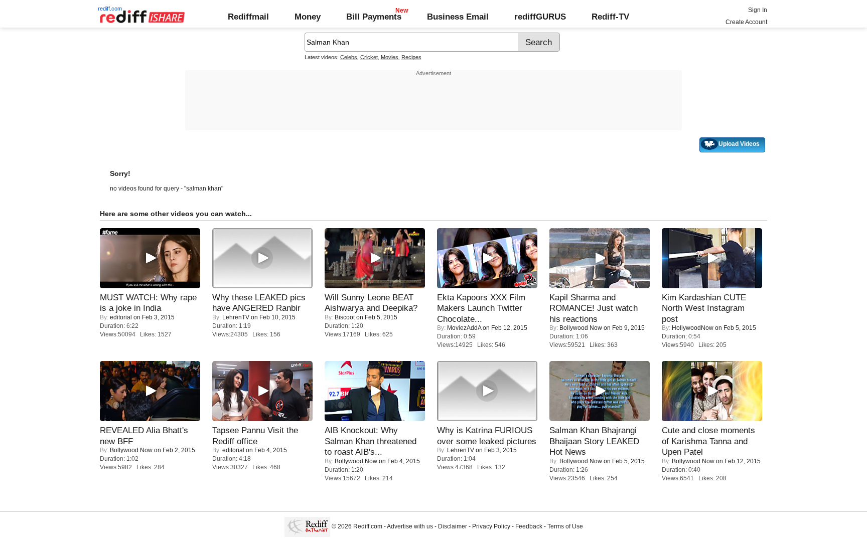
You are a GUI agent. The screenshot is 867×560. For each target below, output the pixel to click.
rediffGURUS (540, 16)
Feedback (528, 526)
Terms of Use (565, 526)
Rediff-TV (610, 16)
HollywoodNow (692, 327)
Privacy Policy (491, 526)
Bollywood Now (580, 327)
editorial (121, 317)
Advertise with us (410, 526)
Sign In (757, 10)
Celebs (348, 57)
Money (308, 16)
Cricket (369, 57)
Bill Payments (373, 16)
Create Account (746, 22)
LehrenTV (235, 317)
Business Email (458, 16)
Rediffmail (248, 16)
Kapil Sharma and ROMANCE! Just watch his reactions (593, 308)
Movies (389, 57)
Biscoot (345, 317)
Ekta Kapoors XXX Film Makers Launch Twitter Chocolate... (481, 308)
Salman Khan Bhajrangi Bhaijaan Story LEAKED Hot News (594, 441)
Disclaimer (452, 526)
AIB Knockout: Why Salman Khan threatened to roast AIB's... (370, 441)
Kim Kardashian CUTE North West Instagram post (704, 308)
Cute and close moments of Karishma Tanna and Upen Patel (708, 441)
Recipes (411, 57)
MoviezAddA (464, 327)
